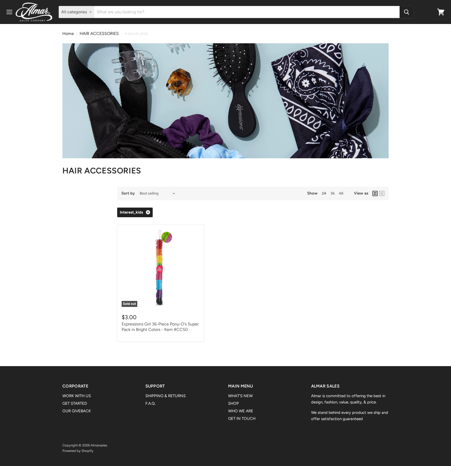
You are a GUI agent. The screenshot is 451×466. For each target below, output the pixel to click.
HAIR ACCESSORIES (99, 33)
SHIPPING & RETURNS (165, 396)
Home (68, 33)
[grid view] (375, 193)
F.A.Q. (150, 403)
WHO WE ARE (240, 411)
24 (324, 193)
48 (341, 193)
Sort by (128, 193)
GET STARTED (74, 403)
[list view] (381, 193)
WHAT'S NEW (240, 396)
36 (332, 193)
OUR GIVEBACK (76, 411)
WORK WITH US (76, 396)
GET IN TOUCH (242, 418)
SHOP (233, 403)
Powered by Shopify (77, 451)
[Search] (407, 12)
